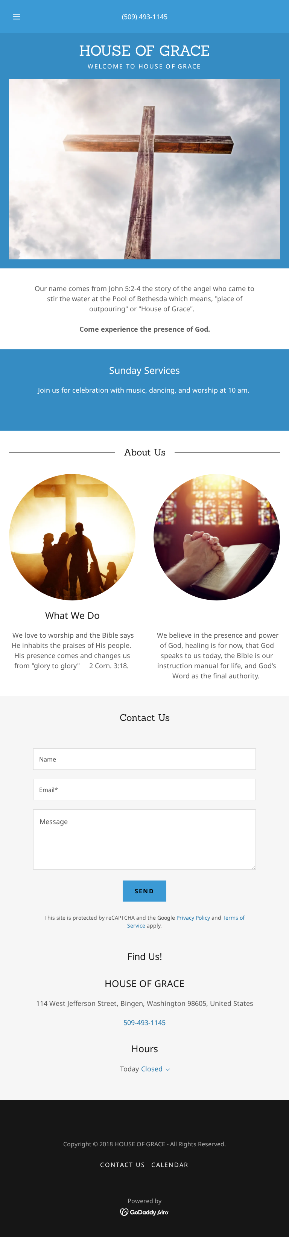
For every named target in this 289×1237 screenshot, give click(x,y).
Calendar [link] (170, 1165)
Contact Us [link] (122, 1165)
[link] (144, 53)
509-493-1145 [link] (144, 1022)
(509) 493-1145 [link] (144, 16)
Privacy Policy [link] (193, 917)
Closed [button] (152, 1068)
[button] (20, 16)
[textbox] (144, 759)
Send (144, 891)
